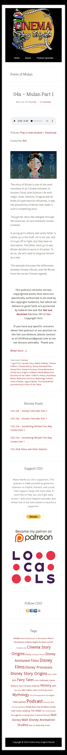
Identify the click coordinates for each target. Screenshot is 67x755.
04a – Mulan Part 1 (33, 94)
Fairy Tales (25, 680)
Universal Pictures (42, 715)
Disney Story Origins (19, 372)
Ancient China (28, 363)
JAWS (54, 686)
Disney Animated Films (42, 366)
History (42, 375)
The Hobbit (36, 710)
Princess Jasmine (18, 707)
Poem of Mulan (17, 382)
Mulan (13, 378)
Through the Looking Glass (22, 715)
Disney (28, 654)
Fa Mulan (33, 372)
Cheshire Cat (21, 648)
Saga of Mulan (30, 382)
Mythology (40, 378)
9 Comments (45, 102)
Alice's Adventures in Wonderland (34, 639)
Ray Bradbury (43, 707)
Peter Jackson (19, 702)
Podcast (24, 360)
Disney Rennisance (46, 369)
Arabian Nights (31, 642)
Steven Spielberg (23, 711)
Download (50, 132)
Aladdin (16, 638)
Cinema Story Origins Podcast (33, 31)
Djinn (50, 674)
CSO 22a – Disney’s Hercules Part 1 (28, 418)
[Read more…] (18, 350)
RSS (25, 140)
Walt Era (32, 725)
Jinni (20, 690)
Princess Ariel (48, 702)
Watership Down (43, 725)
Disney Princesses (29, 369)
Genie (36, 680)
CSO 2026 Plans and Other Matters (28, 449)
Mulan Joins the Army (26, 378)
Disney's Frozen (38, 655)
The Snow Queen (49, 711)
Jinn (15, 690)
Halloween (44, 680)
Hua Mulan (51, 375)
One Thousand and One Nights (42, 695)
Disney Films (15, 369)
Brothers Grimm (46, 642)
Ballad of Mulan (41, 363)
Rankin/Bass (31, 707)
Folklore (34, 375)
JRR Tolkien (27, 690)
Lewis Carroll (38, 690)
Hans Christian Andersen (29, 686)
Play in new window (31, 132)
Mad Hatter (48, 690)
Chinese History (25, 366)
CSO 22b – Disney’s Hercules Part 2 (28, 411)
